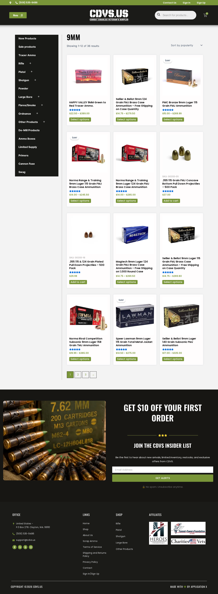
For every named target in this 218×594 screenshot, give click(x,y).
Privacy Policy (90, 562)
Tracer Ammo (27, 55)
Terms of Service (92, 547)
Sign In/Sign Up (91, 573)
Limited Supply (28, 147)
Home (86, 523)
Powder (23, 88)
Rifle (21, 63)
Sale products (27, 46)
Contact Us (169, 2)
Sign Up (201, 2)
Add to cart (171, 201)
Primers (23, 155)
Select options (80, 119)
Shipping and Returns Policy (94, 554)
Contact (87, 567)
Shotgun (24, 80)
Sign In (186, 2)
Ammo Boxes (27, 138)
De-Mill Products (29, 130)
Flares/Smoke (27, 105)
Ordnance (25, 113)
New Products (27, 38)
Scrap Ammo (90, 541)
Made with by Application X (188, 587)
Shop (85, 529)
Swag (22, 172)
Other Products (28, 122)
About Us (88, 535)
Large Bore (25, 96)
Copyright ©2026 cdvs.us (27, 587)
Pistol (22, 71)
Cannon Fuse (27, 163)
